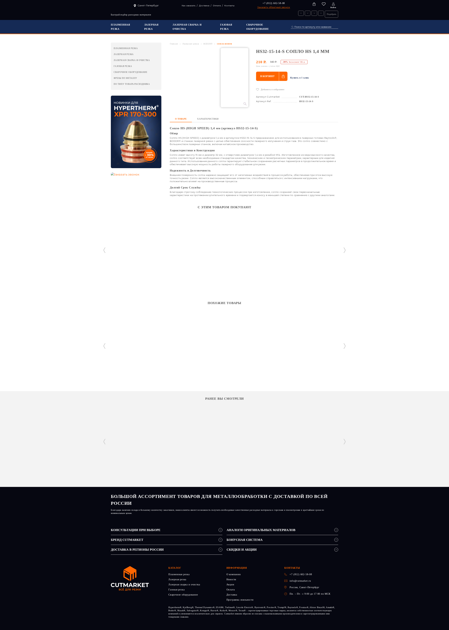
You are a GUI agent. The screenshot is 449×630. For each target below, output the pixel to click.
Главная (174, 44)
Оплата (230, 589)
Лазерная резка (190, 44)
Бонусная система (245, 540)
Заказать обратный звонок (273, 7)
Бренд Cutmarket (127, 540)
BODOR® (208, 44)
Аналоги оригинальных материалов (261, 530)
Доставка (231, 594)
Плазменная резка (179, 574)
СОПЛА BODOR (224, 44)
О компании (233, 574)
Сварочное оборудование (183, 594)
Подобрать (331, 14)
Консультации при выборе (135, 530)
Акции (230, 584)
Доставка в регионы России (137, 549)
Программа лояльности (240, 599)
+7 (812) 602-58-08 (274, 3)
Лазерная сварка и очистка (184, 584)
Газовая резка (176, 589)
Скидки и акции (242, 549)
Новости (231, 579)
